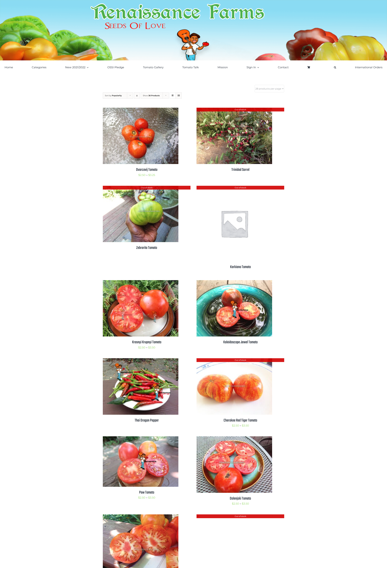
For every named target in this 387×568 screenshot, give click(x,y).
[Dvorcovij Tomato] (140, 110)
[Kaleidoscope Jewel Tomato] (234, 282)
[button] (335, 67)
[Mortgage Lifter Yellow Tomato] (234, 516)
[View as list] (179, 95)
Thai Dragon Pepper (147, 420)
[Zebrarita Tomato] (140, 188)
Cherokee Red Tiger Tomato (240, 420)
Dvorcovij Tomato (146, 170)
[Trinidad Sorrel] (234, 110)
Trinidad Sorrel (240, 170)
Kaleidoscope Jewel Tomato (240, 342)
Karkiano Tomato (240, 267)
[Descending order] (137, 95)
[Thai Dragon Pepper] (140, 360)
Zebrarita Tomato (146, 248)
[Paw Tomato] (140, 438)
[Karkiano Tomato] (234, 188)
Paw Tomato (146, 492)
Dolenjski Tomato (240, 499)
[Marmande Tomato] (140, 516)
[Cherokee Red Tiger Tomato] (234, 360)
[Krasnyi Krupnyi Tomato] (140, 282)
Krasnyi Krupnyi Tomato (146, 342)
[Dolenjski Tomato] (234, 438)
